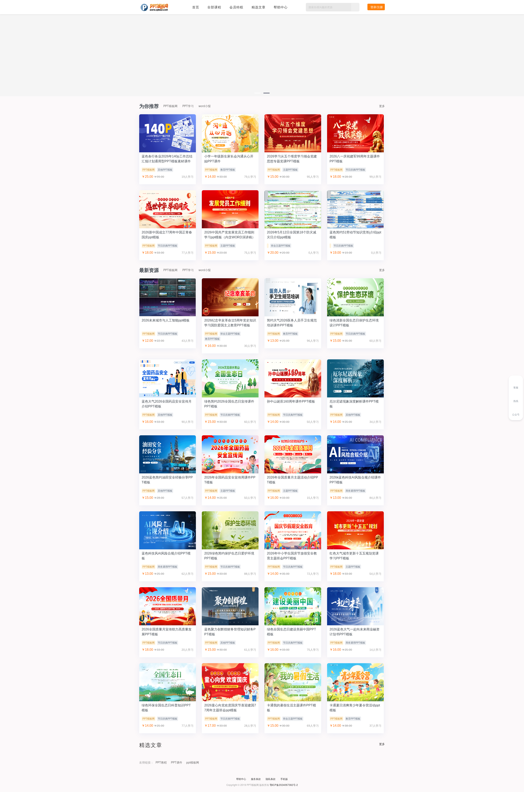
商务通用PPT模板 (355, 490)
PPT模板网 (170, 106)
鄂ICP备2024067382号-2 (284, 784)
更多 (382, 106)
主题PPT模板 (290, 169)
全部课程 (214, 7)
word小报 (205, 106)
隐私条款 (271, 779)
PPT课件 (176, 762)
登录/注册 (376, 7)
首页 (195, 7)
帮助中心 (281, 7)
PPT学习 (188, 106)
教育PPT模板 (227, 169)
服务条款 (256, 779)
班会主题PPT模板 (280, 245)
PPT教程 (161, 762)
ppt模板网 (192, 762)
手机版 (284, 779)
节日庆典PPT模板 (355, 169)
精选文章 (258, 7)
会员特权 (236, 7)
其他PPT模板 (165, 169)
